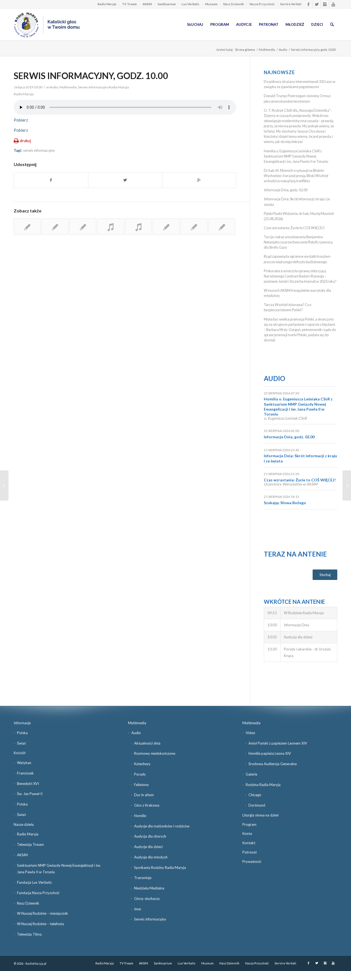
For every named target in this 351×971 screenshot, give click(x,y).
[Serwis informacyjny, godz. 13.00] (82, 226)
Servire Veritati (290, 4)
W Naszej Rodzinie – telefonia (40, 924)
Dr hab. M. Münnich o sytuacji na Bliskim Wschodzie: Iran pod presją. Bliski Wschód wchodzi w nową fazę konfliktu (296, 175)
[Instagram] (325, 4)
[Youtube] (333, 4)
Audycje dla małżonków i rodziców (161, 826)
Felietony (141, 784)
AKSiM (147, 4)
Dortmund (256, 805)
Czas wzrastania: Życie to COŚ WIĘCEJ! (294, 228)
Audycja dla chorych (150, 836)
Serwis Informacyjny (150, 919)
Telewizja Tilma (29, 934)
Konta (247, 833)
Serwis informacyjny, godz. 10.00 (91, 75)
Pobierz (21, 119)
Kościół (20, 753)
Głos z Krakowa (146, 805)
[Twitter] (317, 4)
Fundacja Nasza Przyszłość (38, 893)
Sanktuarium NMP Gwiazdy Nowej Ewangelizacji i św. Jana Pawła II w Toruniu (59, 868)
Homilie (140, 815)
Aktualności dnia (147, 743)
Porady (140, 774)
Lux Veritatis (190, 4)
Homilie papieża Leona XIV (269, 753)
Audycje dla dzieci (148, 846)
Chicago (254, 795)
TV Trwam (129, 4)
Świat (21, 743)
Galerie (251, 774)
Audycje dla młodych (151, 857)
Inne (137, 909)
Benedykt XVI (28, 783)
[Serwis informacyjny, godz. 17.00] (27, 226)
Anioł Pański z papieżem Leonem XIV (277, 743)
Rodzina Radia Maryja (263, 784)
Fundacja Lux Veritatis (34, 882)
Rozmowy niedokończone (154, 753)
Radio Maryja (107, 4)
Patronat (249, 852)
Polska (22, 733)
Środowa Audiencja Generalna (272, 764)
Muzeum (211, 4)
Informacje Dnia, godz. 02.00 (285, 190)
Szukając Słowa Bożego (285, 502)
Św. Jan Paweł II (30, 794)
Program (249, 824)
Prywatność (251, 861)
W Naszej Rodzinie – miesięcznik (42, 913)
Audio (283, 49)
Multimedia (267, 49)
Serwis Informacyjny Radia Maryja (103, 87)
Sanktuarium (167, 4)
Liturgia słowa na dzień (260, 815)
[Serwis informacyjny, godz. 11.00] (221, 226)
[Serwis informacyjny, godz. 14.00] (54, 226)
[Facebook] (308, 4)
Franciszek (25, 773)
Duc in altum (144, 795)
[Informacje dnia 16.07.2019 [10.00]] (346, 485)
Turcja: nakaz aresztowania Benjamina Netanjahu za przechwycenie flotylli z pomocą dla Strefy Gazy (298, 242)
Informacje (22, 723)
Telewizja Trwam (30, 844)
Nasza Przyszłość (262, 4)
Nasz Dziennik (233, 4)
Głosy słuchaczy (147, 898)
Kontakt (248, 843)
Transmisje (142, 877)
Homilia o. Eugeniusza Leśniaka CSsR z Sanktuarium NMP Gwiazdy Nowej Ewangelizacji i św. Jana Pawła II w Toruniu (296, 156)
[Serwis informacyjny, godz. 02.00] (166, 226)
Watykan (24, 762)
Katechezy (142, 764)
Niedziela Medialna (149, 888)
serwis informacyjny (39, 150)
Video (250, 733)
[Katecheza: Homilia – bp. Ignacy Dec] (4, 485)
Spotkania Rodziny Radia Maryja (160, 867)
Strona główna (245, 49)
